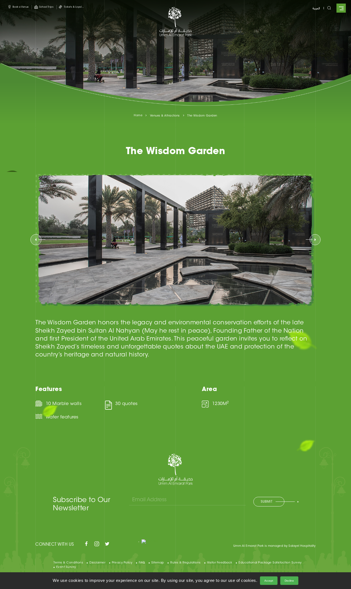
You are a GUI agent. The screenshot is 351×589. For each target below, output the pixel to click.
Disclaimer (97, 562)
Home (138, 115)
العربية (316, 8)
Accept (268, 580)
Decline (289, 580)
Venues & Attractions (165, 116)
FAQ (142, 562)
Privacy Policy (122, 562)
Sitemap (157, 562)
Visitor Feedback (219, 562)
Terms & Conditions (68, 562)
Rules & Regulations (185, 562)
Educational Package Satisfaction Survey (270, 562)
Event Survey (66, 567)
